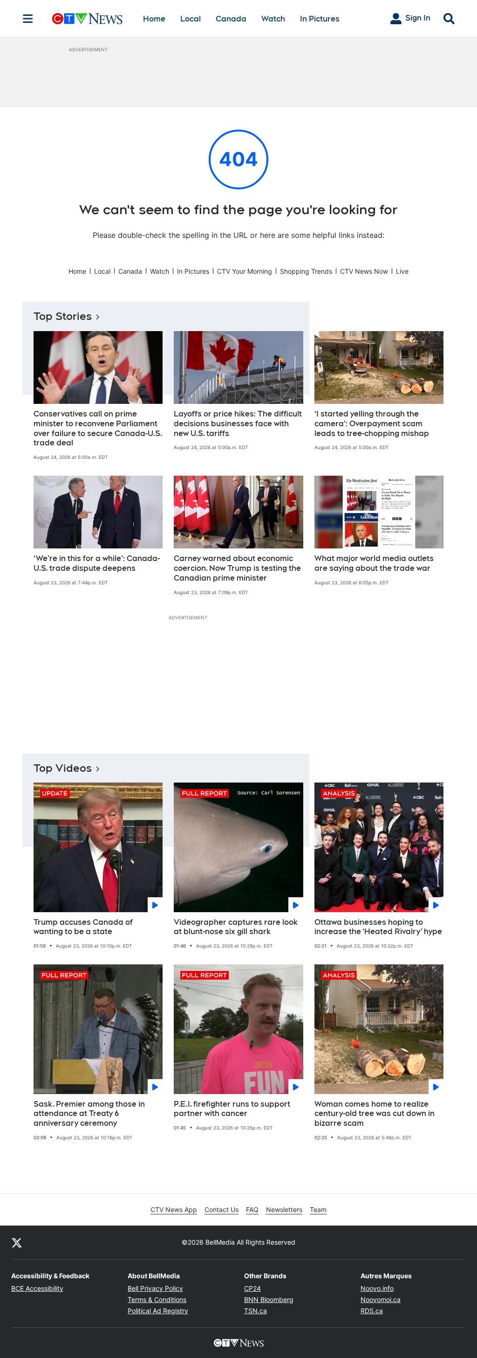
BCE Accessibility (37, 1288)
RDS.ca (372, 1311)
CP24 (252, 1288)
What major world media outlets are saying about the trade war (374, 563)
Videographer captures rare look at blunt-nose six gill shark (236, 927)
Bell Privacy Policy (155, 1288)
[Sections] (28, 18)
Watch (273, 18)
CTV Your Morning (244, 271)
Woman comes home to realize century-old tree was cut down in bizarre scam (374, 1114)
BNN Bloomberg (268, 1299)
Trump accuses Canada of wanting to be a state (83, 927)
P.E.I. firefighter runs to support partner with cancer (232, 1109)
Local (190, 18)
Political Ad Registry (158, 1311)
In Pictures (320, 18)
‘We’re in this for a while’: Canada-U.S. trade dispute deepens (97, 563)
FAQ (252, 1209)
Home (154, 18)
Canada (231, 18)
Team (318, 1209)
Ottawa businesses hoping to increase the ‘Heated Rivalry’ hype (378, 927)
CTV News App (173, 1209)
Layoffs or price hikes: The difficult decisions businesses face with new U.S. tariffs (238, 423)
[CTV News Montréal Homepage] (87, 18)
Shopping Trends (306, 271)
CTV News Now (364, 271)
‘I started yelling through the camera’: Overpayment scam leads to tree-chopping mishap (371, 423)
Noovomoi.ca (381, 1299)
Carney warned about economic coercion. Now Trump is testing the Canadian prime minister (237, 568)
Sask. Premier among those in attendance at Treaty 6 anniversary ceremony (89, 1114)
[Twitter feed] (16, 1242)
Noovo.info (377, 1288)
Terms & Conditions (157, 1299)
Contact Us (221, 1209)
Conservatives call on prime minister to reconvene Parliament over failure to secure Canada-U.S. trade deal (98, 428)
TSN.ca (255, 1311)
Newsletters (284, 1209)
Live (402, 271)
